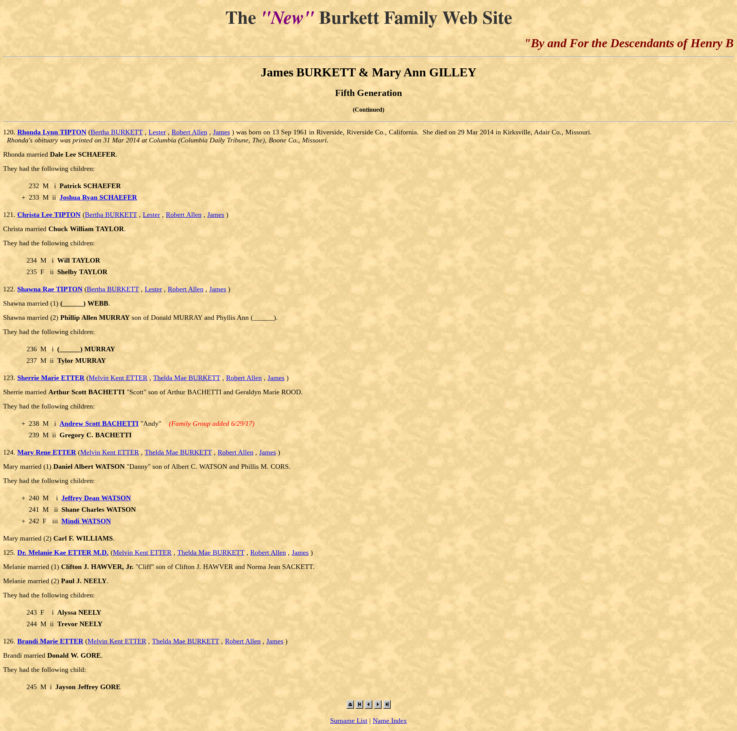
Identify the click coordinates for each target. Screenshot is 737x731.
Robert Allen (189, 132)
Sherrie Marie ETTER (50, 378)
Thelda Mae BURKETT (186, 378)
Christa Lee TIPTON (49, 214)
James (221, 132)
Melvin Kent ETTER (118, 378)
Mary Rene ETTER (46, 452)
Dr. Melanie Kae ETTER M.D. (63, 552)
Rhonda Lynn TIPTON (51, 132)
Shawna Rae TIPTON (50, 289)
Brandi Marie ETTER (50, 641)
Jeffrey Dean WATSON (96, 498)
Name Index (390, 720)
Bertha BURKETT (117, 132)
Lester (157, 132)
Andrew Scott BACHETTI (99, 423)
